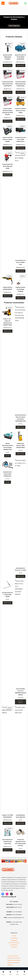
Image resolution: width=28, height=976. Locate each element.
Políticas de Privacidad (13, 958)
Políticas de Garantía (13, 962)
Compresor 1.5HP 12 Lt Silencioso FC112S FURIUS (20, 110)
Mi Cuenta (14, 947)
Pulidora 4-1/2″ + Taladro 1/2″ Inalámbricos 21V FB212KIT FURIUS (7, 322)
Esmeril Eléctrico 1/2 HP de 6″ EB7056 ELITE (20, 262)
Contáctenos (14, 945)
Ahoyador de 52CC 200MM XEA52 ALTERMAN (7, 57)
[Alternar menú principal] (3, 3)
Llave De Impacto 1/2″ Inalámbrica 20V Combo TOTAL (7, 841)
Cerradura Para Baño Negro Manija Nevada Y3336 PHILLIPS (20, 83)
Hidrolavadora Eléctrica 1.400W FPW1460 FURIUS (20, 445)
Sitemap (9, 964)
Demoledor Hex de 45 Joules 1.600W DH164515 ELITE (20, 139)
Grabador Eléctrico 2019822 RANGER (7, 288)
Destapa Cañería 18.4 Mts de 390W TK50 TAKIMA (7, 166)
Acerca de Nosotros (14, 942)
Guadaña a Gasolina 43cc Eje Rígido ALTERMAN (20, 289)
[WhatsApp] (25, 3)
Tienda (14, 935)
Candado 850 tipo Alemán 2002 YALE (20, 816)
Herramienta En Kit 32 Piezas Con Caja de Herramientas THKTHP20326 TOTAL (20, 418)
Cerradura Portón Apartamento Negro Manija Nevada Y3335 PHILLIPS (7, 111)
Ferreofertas (14, 938)
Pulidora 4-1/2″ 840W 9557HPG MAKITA (7, 816)
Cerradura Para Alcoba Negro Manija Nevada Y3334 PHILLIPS (7, 83)
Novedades (14, 940)
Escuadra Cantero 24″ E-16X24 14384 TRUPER (7, 594)
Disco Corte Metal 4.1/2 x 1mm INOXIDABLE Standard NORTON (20, 691)
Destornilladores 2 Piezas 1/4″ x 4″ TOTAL (20, 569)
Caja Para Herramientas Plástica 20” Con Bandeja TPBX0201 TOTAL (7, 446)
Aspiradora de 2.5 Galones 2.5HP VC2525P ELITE (7, 474)
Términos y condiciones (14, 960)
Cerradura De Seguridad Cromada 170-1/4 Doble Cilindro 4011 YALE (20, 842)
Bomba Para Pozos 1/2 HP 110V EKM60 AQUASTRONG (20, 57)
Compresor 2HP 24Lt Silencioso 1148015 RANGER (7, 139)
